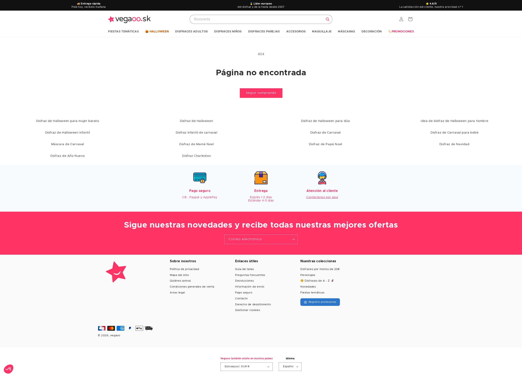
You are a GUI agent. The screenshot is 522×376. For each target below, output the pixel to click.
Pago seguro (243, 292)
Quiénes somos (180, 281)
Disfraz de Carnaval (325, 132)
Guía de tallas (244, 269)
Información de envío (249, 286)
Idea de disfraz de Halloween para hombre (454, 121)
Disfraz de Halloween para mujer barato (67, 121)
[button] (123, 32)
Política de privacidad (184, 269)
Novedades (308, 286)
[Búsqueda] (327, 19)
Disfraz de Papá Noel (325, 144)
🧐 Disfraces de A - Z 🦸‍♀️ (317, 281)
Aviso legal (177, 292)
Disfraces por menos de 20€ (320, 269)
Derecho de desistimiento (253, 304)
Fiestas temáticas (312, 292)
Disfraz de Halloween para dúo (325, 121)
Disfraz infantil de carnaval (196, 132)
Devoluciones (244, 281)
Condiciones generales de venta (192, 286)
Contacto (241, 298)
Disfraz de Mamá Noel (196, 144)
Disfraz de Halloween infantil (67, 132)
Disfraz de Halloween (196, 121)
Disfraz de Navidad (454, 144)
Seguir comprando (261, 92)
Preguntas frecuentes (250, 275)
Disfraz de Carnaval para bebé (454, 132)
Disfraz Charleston (196, 155)
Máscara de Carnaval (67, 144)
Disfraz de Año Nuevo (67, 155)
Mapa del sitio (179, 275)
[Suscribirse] (293, 239)
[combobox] (261, 19)
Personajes (307, 275)
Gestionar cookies (247, 310)
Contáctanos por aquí (322, 197)
